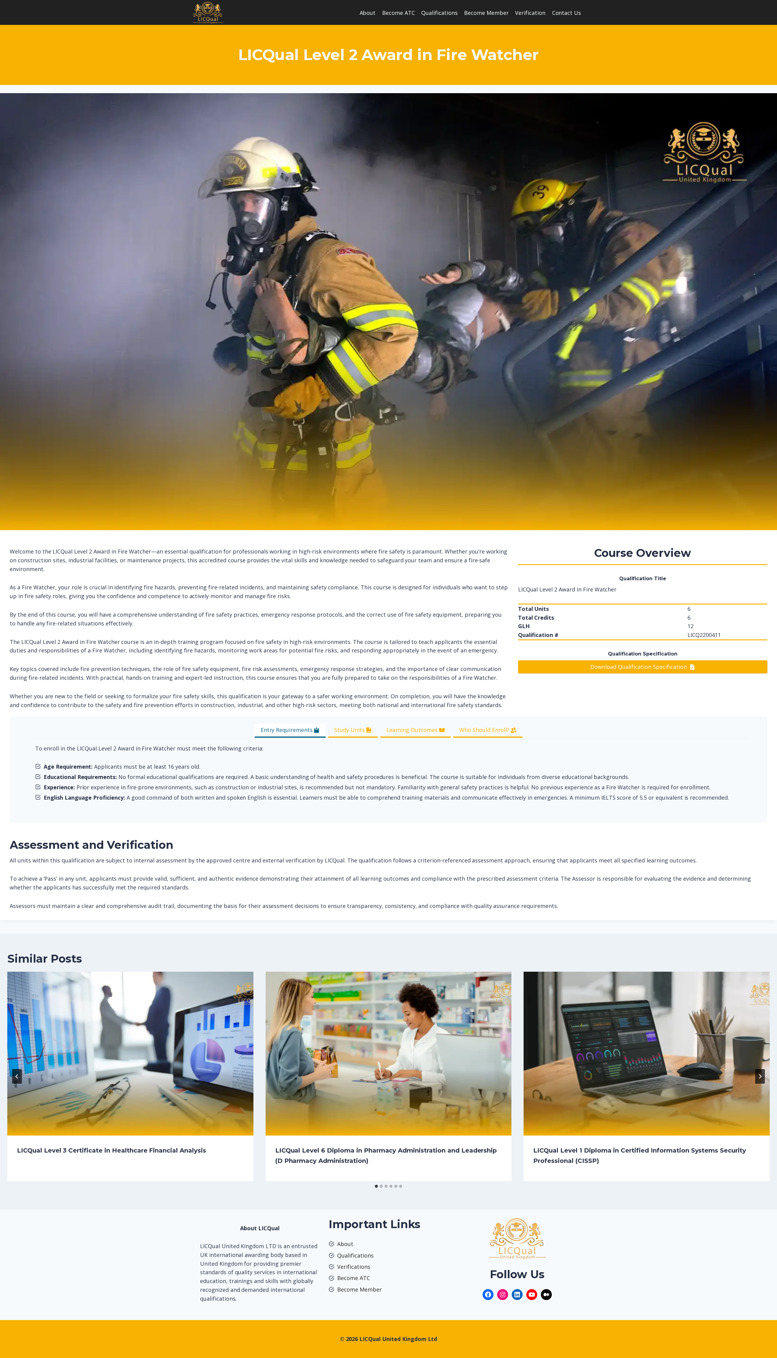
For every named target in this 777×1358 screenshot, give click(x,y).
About (368, 12)
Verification (530, 12)
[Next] (760, 1076)
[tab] (290, 730)
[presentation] (130, 1054)
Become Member (486, 12)
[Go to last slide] (17, 1076)
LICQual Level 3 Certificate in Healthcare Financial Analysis (111, 1150)
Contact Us (566, 12)
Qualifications (439, 12)
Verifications (353, 1266)
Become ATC (398, 12)
